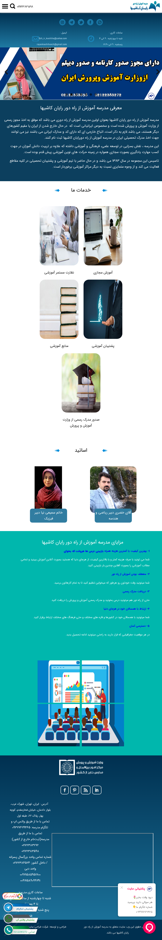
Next (155, 72)
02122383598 (25, 6)
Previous (6, 72)
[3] (81, 73)
